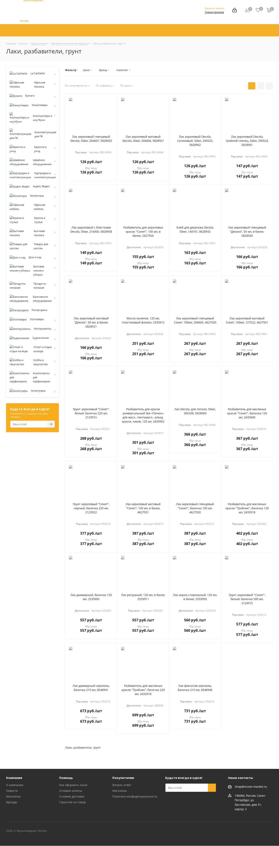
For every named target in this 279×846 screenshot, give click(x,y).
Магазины (13, 796)
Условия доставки (71, 796)
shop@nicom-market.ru (251, 787)
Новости (12, 791)
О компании (14, 785)
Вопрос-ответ (121, 785)
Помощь (66, 778)
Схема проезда (214, 12)
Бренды (11, 802)
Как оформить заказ (73, 785)
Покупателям (123, 778)
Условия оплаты (70, 791)
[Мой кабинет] (234, 10)
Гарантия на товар (72, 802)
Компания (14, 778)
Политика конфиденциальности (134, 796)
